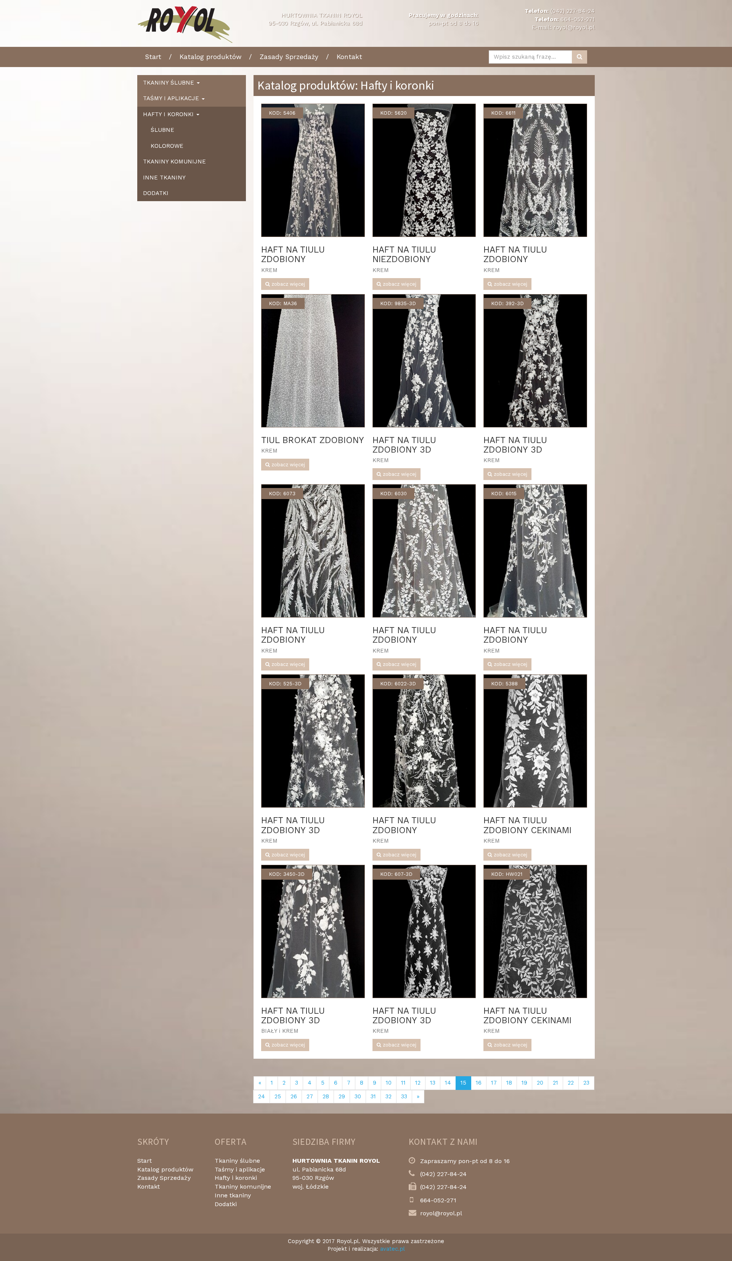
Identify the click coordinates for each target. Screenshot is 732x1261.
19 (524, 1082)
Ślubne (162, 129)
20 (540, 1082)
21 (555, 1082)
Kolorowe (167, 145)
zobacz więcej (287, 284)
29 (342, 1096)
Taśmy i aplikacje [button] (172, 98)
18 (509, 1082)
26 (294, 1096)
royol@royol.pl (574, 27)
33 (404, 1096)
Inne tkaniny (164, 177)
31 (373, 1096)
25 (277, 1096)
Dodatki (156, 193)
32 (388, 1096)
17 (494, 1082)
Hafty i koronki (236, 1177)
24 (261, 1096)
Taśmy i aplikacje (240, 1169)
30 (358, 1096)
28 (326, 1096)
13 (432, 1082)
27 (310, 1096)
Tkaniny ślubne (237, 1160)
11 (403, 1082)
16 (479, 1082)
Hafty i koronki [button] (169, 114)
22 (571, 1082)
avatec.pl (392, 1248)
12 (418, 1082)
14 (448, 1082)
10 (389, 1082)
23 (586, 1082)
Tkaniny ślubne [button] (169, 82)
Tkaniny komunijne (174, 161)
